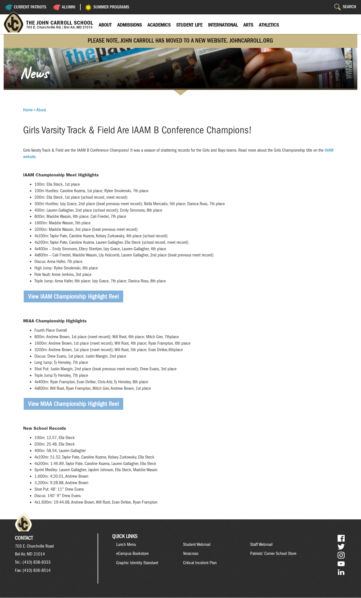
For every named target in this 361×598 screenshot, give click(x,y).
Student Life (189, 25)
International (223, 25)
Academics (159, 25)
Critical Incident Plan (200, 562)
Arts (248, 25)
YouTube (341, 563)
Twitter (341, 546)
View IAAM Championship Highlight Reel (73, 296)
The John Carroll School (59, 22)
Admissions (129, 25)
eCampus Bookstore (132, 553)
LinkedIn (341, 572)
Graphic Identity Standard (137, 562)
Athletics (269, 25)
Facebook (341, 538)
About (105, 25)
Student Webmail (196, 544)
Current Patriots (30, 7)
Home (28, 109)
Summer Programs (111, 7)
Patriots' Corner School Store (273, 553)
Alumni (68, 7)
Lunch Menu (126, 544)
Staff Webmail (261, 544)
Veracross (190, 553)
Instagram (341, 555)
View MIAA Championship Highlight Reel (73, 403)
